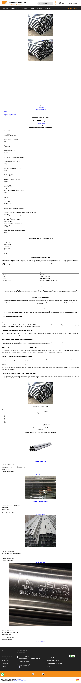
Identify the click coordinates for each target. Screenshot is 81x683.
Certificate (39, 8)
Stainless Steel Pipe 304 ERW (40, 628)
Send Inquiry (41, 107)
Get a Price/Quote (40, 123)
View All (48, 666)
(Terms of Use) (21, 679)
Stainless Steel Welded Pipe (40, 549)
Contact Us (47, 8)
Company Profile (15, 8)
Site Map (4, 666)
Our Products (25, 8)
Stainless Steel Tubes (52, 657)
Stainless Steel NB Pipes (40, 461)
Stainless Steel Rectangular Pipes (54, 663)
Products (6, 112)
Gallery (32, 8)
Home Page (5, 8)
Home (5, 111)
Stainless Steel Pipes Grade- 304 (40, 501)
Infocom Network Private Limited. (20, 680)
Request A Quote (72, 8)
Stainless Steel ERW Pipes (10, 114)
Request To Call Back (40, 109)
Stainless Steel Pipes (51, 655)
